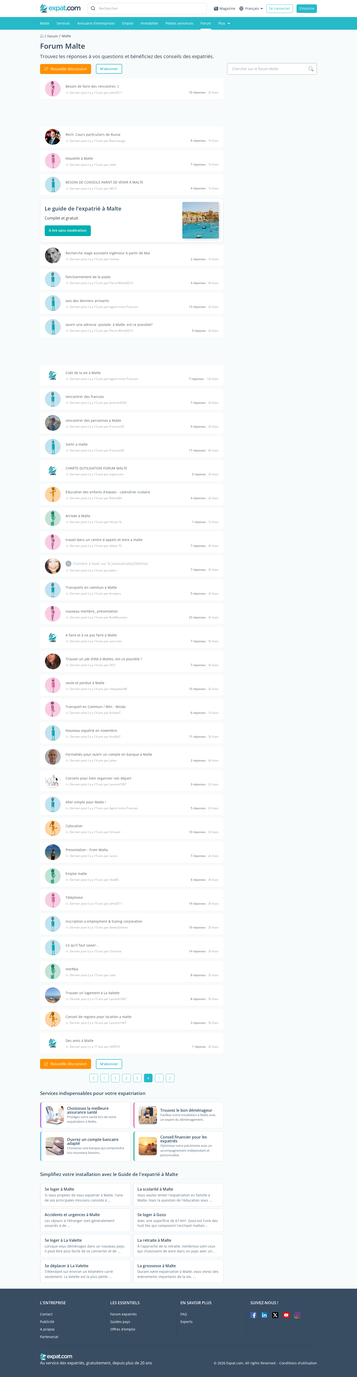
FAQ (183, 1314)
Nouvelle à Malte (79, 158)
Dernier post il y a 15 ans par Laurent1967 (98, 784)
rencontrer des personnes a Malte (93, 420)
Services (63, 23)
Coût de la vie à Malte (83, 372)
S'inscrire (306, 8)
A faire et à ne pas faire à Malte (91, 635)
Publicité (47, 1321)
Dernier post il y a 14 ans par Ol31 (93, 665)
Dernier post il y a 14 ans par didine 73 (96, 545)
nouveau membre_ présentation (92, 611)
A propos (47, 1329)
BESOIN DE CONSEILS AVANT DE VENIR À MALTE (104, 182)
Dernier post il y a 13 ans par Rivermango (98, 140)
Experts (186, 1321)
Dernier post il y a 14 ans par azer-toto (96, 641)
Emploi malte (76, 873)
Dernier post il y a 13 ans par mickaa (94, 259)
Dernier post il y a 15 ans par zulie (93, 975)
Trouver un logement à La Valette (92, 993)
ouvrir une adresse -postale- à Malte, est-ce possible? (109, 324)
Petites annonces (179, 23)
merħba (72, 969)
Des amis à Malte (80, 1040)
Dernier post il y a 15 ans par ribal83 (94, 879)
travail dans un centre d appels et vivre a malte (104, 539)
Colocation (74, 826)
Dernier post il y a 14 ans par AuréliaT (95, 712)
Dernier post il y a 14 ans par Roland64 (96, 498)
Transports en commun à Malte (91, 587)
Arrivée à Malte (78, 516)
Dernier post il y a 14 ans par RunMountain (98, 617)
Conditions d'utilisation (298, 1363)
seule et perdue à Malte (85, 682)
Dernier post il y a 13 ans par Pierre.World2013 (101, 283)
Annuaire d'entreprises (96, 23)
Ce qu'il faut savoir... (82, 945)
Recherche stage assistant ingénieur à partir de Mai (108, 253)
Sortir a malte (77, 444)
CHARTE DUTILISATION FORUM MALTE (96, 468)
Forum (206, 23)
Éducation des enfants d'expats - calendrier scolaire (108, 492)
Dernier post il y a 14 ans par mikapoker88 (98, 689)
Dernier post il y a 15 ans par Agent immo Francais (104, 808)
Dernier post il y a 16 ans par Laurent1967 (98, 1022)
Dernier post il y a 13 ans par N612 (93, 188)
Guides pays (120, 1321)
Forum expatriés (123, 1314)
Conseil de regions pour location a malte (98, 1016)
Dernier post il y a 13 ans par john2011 (96, 92)
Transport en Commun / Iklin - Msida (96, 706)
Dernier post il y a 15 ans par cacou (93, 855)
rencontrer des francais (85, 396)
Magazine (227, 8)
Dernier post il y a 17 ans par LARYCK (95, 1046)
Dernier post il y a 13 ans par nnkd (93, 164)
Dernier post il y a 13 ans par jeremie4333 (98, 402)
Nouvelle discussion (69, 69)
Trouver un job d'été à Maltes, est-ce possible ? (104, 659)
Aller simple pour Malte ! (86, 802)
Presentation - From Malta (87, 849)
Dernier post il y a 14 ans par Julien (93, 570)
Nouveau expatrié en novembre (91, 730)
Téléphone (74, 897)
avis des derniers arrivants (87, 300)
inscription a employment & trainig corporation (104, 921)
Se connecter (279, 8)
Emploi (127, 23)
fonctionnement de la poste (88, 277)
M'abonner (109, 68)
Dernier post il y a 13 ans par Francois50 (97, 426)
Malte (44, 23)
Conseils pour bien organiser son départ (98, 778)
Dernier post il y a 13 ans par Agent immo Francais (104, 306)
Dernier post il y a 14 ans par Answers (95, 593)
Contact (46, 1314)
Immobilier (149, 23)
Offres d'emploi (122, 1329)
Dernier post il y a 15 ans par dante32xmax (99, 927)
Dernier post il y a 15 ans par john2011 (96, 903)
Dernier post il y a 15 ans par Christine (95, 951)
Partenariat (49, 1336)
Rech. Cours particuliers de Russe (93, 134)
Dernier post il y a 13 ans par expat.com (96, 474)
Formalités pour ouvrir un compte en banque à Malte (109, 754)
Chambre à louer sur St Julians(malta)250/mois (110, 563)
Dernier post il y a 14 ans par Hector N (95, 522)
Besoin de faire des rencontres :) (92, 86)
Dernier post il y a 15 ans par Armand (95, 832)
